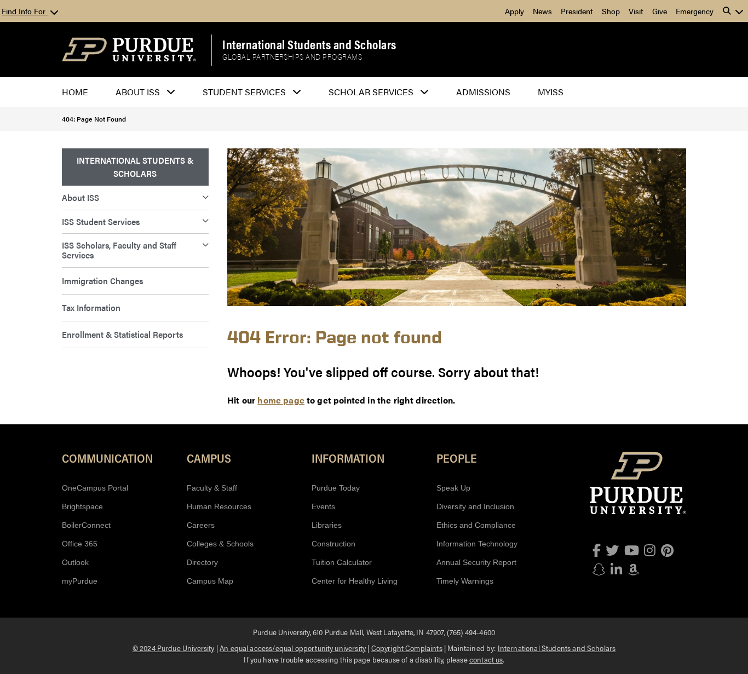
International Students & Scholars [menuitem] (135, 167)
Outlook (75, 562)
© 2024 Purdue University (174, 647)
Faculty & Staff (212, 487)
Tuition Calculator (342, 562)
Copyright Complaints (406, 647)
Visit (636, 10)
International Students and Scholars (309, 44)
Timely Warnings (464, 581)
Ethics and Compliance (476, 525)
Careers (201, 525)
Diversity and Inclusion (475, 506)
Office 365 (79, 543)
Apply (514, 10)
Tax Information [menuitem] (91, 307)
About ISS (80, 197)
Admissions (483, 91)
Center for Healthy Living (355, 581)
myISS (550, 91)
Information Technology (476, 543)
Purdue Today (336, 487)
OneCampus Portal (95, 487)
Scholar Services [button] (371, 91)
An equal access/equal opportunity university (293, 647)
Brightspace (82, 506)
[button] (733, 11)
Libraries (327, 525)
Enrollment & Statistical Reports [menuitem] (122, 334)
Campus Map (210, 581)
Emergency (695, 10)
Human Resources (219, 506)
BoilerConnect (86, 525)
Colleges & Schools (220, 543)
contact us (486, 659)
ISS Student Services (101, 221)
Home (75, 91)
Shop (611, 10)
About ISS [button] (138, 91)
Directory (202, 562)
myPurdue (79, 581)
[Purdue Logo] (129, 49)
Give (659, 10)
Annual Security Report (476, 562)
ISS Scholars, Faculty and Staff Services (119, 250)
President (577, 10)
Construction (333, 543)
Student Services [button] (244, 91)
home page (280, 400)
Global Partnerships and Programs (292, 57)
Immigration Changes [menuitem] (102, 280)
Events (323, 506)
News (542, 10)
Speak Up (453, 487)
